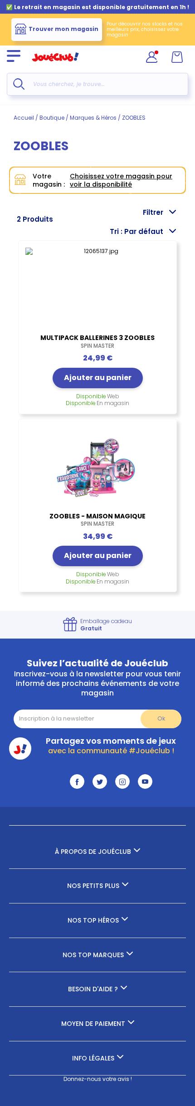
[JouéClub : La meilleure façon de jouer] (55, 65)
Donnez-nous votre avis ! (97, 1079)
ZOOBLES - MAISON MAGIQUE (97, 520)
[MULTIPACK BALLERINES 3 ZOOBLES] (97, 289)
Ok (161, 718)
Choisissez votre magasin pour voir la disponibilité (121, 180)
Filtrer (153, 212)
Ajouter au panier (98, 377)
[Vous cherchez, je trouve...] (18, 84)
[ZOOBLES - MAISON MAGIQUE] (97, 468)
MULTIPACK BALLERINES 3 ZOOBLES (97, 341)
